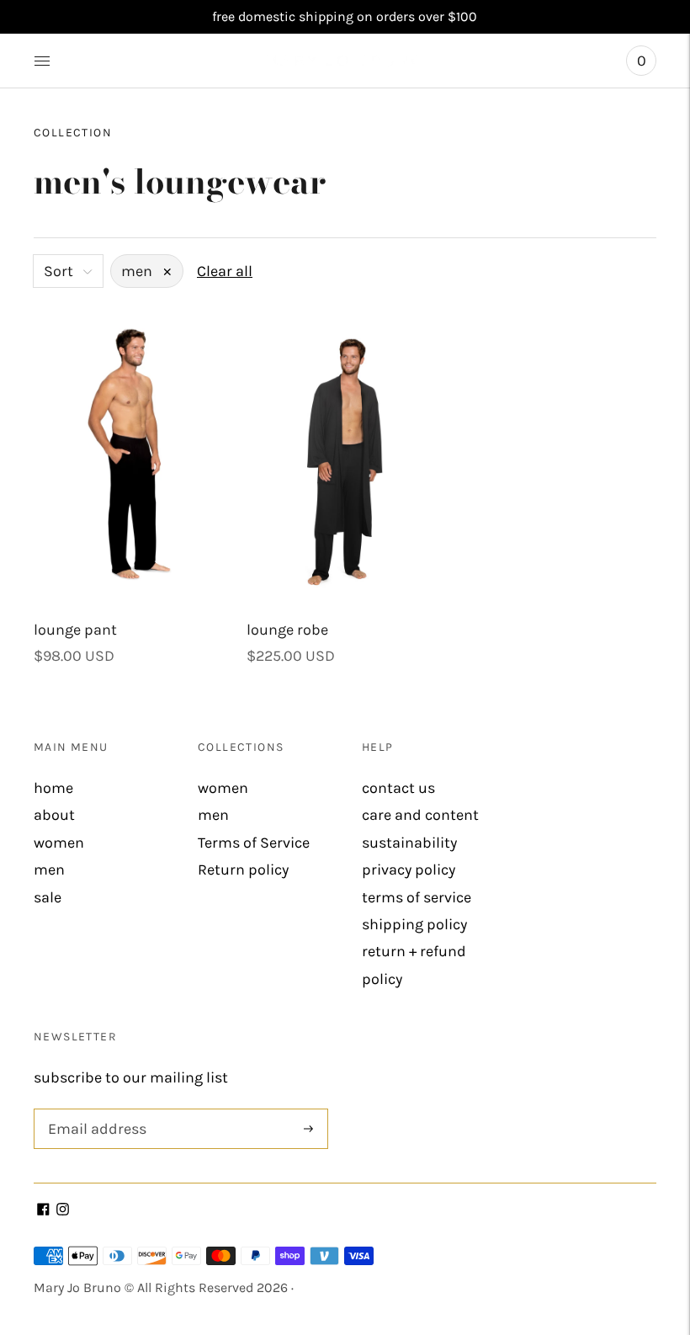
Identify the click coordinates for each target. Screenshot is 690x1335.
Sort (58, 271)
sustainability (409, 842)
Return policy (243, 869)
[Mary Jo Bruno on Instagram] (62, 1210)
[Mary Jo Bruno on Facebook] (43, 1210)
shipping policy (414, 924)
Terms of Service (254, 842)
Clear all (224, 271)
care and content (420, 815)
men (49, 869)
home (53, 788)
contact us (398, 788)
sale (47, 897)
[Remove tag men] (167, 272)
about (54, 815)
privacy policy (408, 869)
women (59, 842)
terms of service (416, 897)
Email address (93, 1111)
